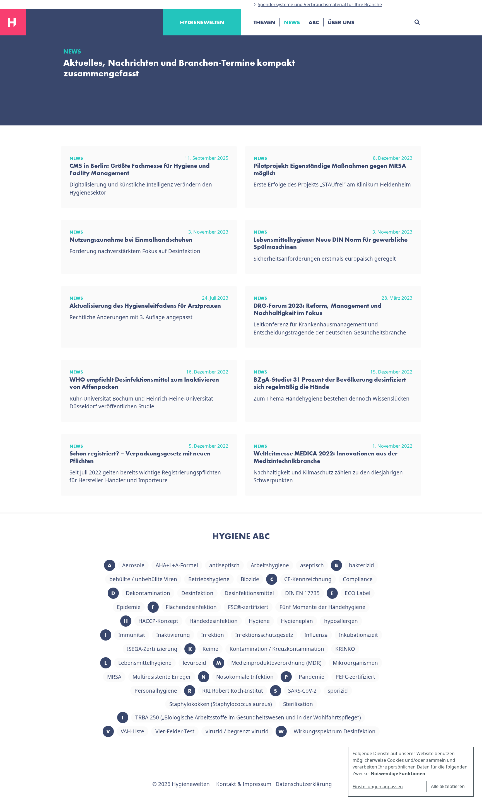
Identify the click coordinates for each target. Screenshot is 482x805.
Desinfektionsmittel (249, 593)
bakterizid (361, 565)
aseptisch (312, 565)
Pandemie (311, 676)
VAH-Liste (132, 731)
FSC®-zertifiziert (248, 607)
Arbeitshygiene (270, 565)
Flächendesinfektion (191, 607)
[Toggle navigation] (251, 41)
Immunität (131, 635)
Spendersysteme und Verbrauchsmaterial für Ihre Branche (320, 4)
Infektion (212, 635)
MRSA (114, 676)
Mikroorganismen (355, 662)
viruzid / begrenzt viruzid (237, 731)
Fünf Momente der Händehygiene (322, 607)
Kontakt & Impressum (243, 784)
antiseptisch (224, 565)
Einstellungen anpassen (378, 786)
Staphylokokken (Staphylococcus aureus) (220, 704)
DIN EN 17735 (302, 593)
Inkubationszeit (358, 635)
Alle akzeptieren (448, 786)
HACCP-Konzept (158, 621)
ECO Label (357, 593)
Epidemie (129, 607)
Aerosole (133, 565)
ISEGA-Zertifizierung (152, 649)
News (292, 22)
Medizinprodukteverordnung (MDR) (276, 662)
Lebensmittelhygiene (145, 662)
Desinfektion (197, 593)
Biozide (250, 579)
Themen (264, 22)
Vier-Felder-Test (174, 731)
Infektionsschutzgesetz (264, 635)
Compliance (358, 579)
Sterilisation (298, 704)
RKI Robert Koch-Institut (232, 690)
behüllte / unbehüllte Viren (143, 579)
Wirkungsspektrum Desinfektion (334, 731)
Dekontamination (148, 593)
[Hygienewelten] (11, 22)
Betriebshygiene (209, 579)
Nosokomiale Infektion (245, 676)
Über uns (341, 22)
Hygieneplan (297, 621)
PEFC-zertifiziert (355, 676)
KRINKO (345, 649)
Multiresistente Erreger (161, 676)
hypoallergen (341, 621)
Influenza (316, 635)
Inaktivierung (173, 635)
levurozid (194, 662)
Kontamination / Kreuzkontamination (277, 649)
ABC (314, 22)
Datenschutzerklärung (304, 784)
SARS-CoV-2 (302, 690)
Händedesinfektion (213, 621)
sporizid (338, 690)
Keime (210, 649)
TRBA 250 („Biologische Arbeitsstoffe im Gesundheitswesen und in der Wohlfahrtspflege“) (248, 717)
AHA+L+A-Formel (177, 565)
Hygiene (259, 621)
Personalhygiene (155, 690)
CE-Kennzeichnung (308, 579)
